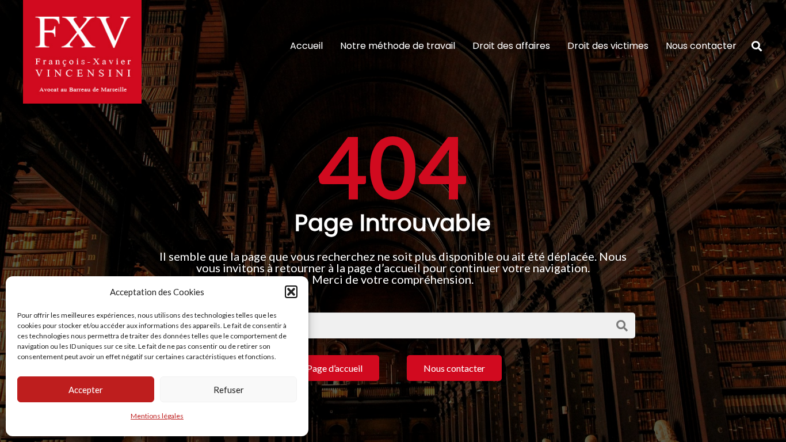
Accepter (85, 389)
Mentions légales (157, 415)
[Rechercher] (756, 46)
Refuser (228, 389)
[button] (291, 292)
